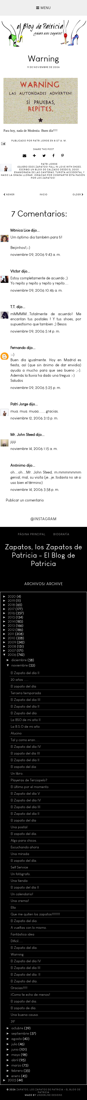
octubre (17, 1028)
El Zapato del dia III (25, 700)
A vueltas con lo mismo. (29, 928)
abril (15, 1060)
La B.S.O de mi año (25, 726)
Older (77, 194)
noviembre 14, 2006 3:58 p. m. (34, 489)
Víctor (15, 271)
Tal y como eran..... (25, 740)
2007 (12, 650)
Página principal (31, 534)
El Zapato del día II (25, 673)
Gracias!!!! (19, 988)
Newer (10, 194)
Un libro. (17, 773)
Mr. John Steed (22, 434)
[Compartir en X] (44, 156)
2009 (12, 642)
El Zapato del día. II (25, 974)
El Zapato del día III (25, 807)
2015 (12, 617)
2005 (12, 1080)
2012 (12, 630)
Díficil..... (17, 941)
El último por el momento (29, 787)
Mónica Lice (20, 230)
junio (15, 1049)
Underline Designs (49, 1095)
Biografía (61, 534)
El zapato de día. (23, 1008)
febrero (17, 1071)
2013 (12, 625)
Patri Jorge (19, 404)
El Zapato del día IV (26, 747)
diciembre (19, 660)
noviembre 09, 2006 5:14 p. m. (35, 331)
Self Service (19, 867)
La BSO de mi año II (26, 720)
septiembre (20, 1033)
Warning (17, 954)
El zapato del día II (25, 887)
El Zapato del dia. (24, 921)
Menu (45, 8)
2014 (12, 621)
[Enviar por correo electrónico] (24, 156)
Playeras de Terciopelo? (29, 780)
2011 (11, 634)
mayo (16, 1055)
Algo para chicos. (24, 840)
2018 (12, 605)
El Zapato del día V (25, 793)
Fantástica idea (22, 934)
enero (16, 1076)
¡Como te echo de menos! (30, 995)
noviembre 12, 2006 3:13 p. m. (34, 418)
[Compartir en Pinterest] (62, 156)
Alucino (16, 733)
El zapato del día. (24, 834)
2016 (12, 613)
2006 (12, 655)
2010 (12, 638)
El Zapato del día (24, 713)
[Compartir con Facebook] (53, 156)
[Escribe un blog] (34, 156)
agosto (17, 1039)
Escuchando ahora (25, 847)
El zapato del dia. (24, 1001)
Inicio (44, 194)
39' (13, 1021)
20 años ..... (20, 680)
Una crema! (20, 901)
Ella (13, 907)
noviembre (20, 665)
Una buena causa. (25, 1015)
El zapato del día (23, 686)
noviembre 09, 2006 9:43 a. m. (35, 254)
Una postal (19, 827)
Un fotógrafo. (21, 874)
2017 (12, 609)
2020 (12, 596)
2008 (12, 646)
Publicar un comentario (25, 500)
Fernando (18, 347)
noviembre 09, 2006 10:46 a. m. (36, 290)
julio (14, 1044)
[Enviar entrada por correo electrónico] (43, 143)
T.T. (13, 307)
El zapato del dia (23, 767)
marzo (16, 1065)
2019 (12, 601)
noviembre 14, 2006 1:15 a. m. (34, 448)
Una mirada (20, 854)
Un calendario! (22, 894)
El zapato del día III (25, 753)
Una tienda (19, 881)
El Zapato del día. (24, 948)
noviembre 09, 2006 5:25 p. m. (35, 387)
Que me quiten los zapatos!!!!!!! (35, 914)
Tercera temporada (26, 693)
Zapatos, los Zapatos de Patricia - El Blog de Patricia (43, 555)
